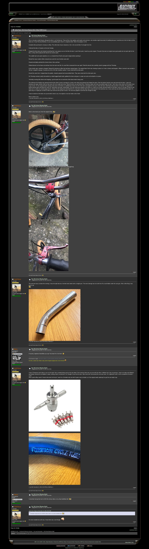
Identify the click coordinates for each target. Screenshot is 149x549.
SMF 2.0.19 (36, 541)
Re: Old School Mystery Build (39, 105)
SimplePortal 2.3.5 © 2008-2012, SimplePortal (74, 547)
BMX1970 (49, 14)
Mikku (16, 349)
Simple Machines (49, 541)
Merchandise (69, 17)
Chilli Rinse (17, 36)
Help (74, 17)
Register (82, 17)
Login (77, 17)
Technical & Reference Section (29, 20)
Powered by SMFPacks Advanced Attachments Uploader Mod (88, 541)
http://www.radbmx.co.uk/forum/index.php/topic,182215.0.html (51, 358)
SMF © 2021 (42, 541)
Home (55, 17)
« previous (131, 25)
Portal (59, 17)
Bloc (133, 542)
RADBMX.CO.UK (18, 20)
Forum (63, 17)
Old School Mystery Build (52, 20)
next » (136, 25)
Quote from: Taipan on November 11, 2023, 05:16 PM (40, 510)
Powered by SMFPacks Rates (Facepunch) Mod (64, 541)
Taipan (16, 494)
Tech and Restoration (41, 20)
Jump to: (13, 533)
